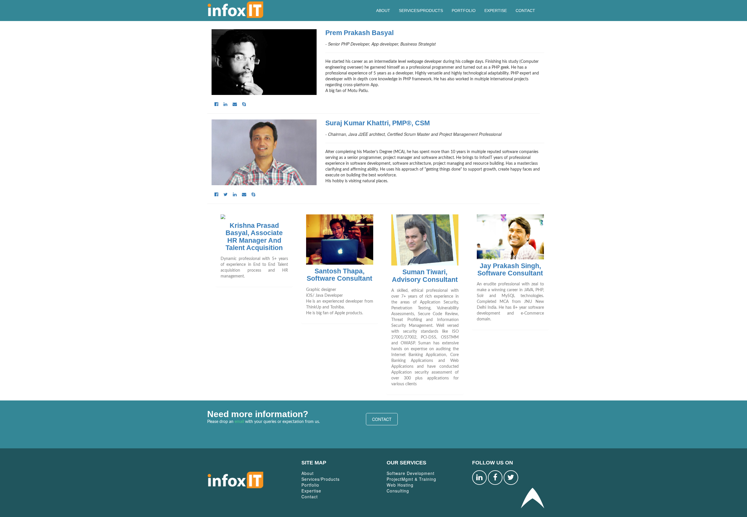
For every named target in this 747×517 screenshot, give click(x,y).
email (239, 422)
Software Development (410, 473)
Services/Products (421, 10)
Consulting (398, 491)
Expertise (495, 10)
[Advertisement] (453, 423)
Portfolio (464, 10)
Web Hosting (400, 485)
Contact (525, 10)
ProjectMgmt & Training (411, 479)
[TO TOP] (532, 497)
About (383, 10)
